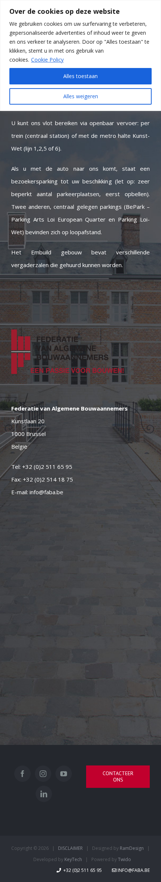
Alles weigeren (80, 96)
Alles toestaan (80, 76)
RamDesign (132, 848)
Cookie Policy (47, 59)
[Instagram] (43, 773)
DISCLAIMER (70, 848)
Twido (124, 859)
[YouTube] (63, 773)
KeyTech (73, 859)
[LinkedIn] (44, 794)
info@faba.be (46, 492)
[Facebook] (22, 773)
